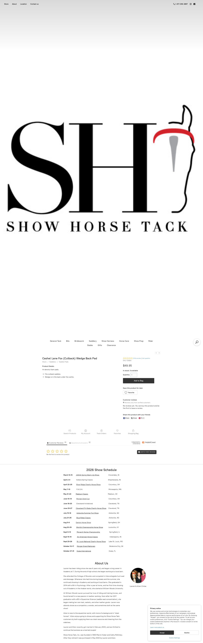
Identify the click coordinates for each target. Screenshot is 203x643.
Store (6, 4)
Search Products (70, 433)
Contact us (34, 4)
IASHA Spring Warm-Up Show (87, 475)
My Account (85, 433)
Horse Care (124, 341)
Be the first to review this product (58, 454)
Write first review (147, 452)
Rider (150, 341)
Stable (90, 345)
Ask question (146, 358)
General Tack (55, 341)
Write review (137, 358)
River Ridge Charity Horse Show (88, 485)
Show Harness (108, 341)
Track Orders (101, 433)
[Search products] (197, 342)
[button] (130, 392)
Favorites (117, 433)
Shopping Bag (133, 433)
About (14, 4)
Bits (67, 341)
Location (23, 4)
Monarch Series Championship (88, 532)
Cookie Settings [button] (174, 638)
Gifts (100, 345)
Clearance (111, 345)
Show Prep (138, 341)
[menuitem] (156, 352)
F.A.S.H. (79, 489)
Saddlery (93, 341)
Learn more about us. (157, 627)
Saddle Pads (63, 362)
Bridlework (79, 341)
